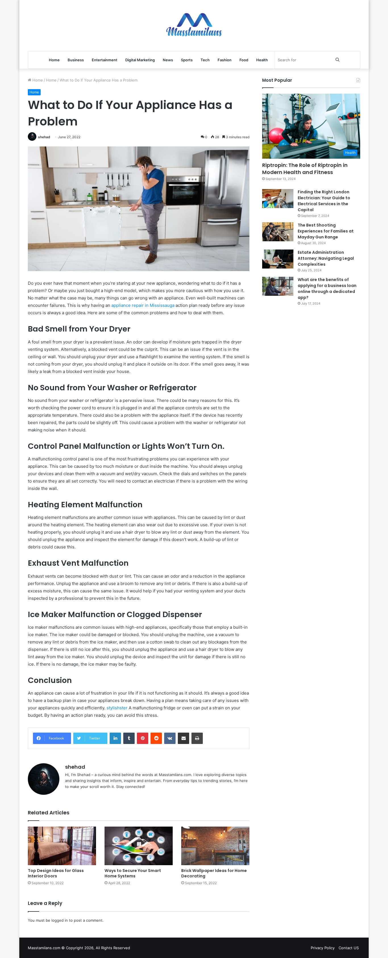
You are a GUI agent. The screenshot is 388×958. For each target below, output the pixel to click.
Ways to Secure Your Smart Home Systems (133, 873)
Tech (205, 60)
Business (76, 60)
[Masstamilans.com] (194, 25)
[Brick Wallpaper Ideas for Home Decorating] (215, 846)
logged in (59, 920)
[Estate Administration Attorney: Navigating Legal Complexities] (277, 259)
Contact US (349, 948)
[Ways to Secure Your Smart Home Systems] (139, 846)
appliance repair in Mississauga (142, 305)
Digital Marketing (140, 60)
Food (243, 60)
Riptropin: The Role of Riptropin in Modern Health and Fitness (305, 169)
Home (54, 60)
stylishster (118, 707)
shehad (44, 137)
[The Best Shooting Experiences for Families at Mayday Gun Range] (277, 232)
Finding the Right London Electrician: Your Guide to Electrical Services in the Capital (324, 201)
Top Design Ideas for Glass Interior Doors (56, 873)
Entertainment (104, 60)
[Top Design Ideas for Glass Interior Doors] (62, 846)
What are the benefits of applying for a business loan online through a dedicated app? (327, 288)
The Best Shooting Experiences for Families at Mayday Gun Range (326, 231)
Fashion (224, 60)
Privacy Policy (323, 948)
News (168, 60)
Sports (187, 60)
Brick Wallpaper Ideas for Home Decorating (214, 873)
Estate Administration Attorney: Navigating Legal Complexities (326, 258)
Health (262, 60)
